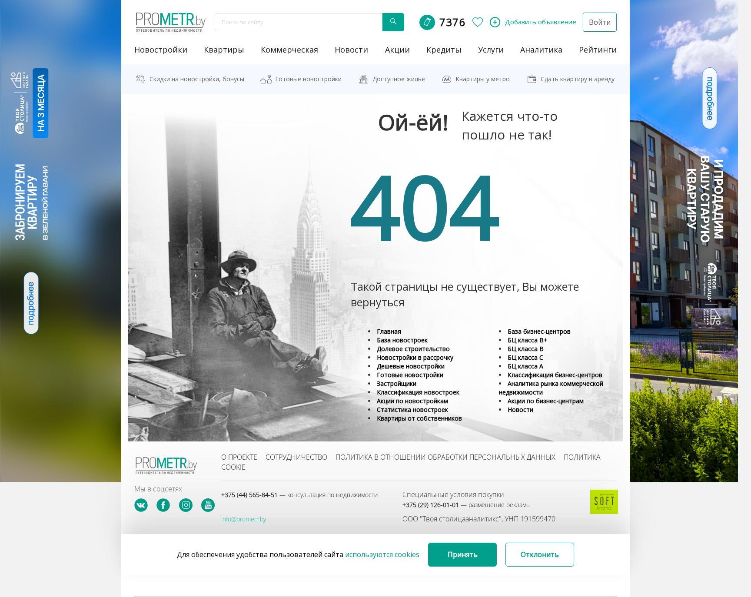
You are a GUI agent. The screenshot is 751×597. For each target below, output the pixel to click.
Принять (463, 554)
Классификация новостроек (418, 392)
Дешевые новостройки (411, 366)
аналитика (541, 49)
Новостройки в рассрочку (415, 357)
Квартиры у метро (482, 79)
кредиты (444, 49)
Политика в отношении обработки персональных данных (445, 457)
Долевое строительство (413, 349)
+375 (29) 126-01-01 (466, 505)
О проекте (239, 457)
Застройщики (396, 383)
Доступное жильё (398, 79)
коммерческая (289, 49)
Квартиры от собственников (419, 418)
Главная (389, 331)
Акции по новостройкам (412, 401)
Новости (520, 409)
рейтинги (598, 49)
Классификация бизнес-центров (555, 375)
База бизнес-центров (539, 331)
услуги (491, 49)
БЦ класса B (526, 349)
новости (351, 49)
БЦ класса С (525, 357)
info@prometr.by (243, 519)
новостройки (160, 49)
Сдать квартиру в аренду (578, 79)
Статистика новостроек (412, 409)
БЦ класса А (525, 366)
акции (397, 49)
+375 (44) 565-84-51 (299, 495)
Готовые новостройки (308, 79)
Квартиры (224, 49)
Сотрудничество (296, 457)
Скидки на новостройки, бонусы (197, 79)
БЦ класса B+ (528, 340)
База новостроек (402, 340)
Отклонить (540, 554)
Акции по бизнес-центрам (546, 401)
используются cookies (382, 554)
